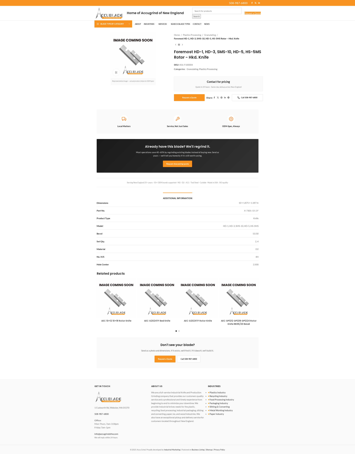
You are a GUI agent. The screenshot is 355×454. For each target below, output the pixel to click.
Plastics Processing (192, 34)
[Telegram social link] (228, 98)
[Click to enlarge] (116, 72)
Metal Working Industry (221, 410)
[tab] (177, 197)
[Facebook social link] (252, 3)
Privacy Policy (219, 450)
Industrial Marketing (172, 450)
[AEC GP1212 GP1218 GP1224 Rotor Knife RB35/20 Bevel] (238, 298)
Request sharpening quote (177, 164)
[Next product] (182, 44)
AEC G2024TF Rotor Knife (198, 320)
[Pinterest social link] (221, 98)
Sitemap (209, 450)
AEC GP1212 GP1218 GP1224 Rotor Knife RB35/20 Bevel (239, 322)
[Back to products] (179, 44)
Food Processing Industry (222, 399)
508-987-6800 (238, 3)
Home (177, 34)
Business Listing (198, 450)
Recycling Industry (218, 396)
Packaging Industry (219, 403)
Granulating (210, 34)
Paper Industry (217, 414)
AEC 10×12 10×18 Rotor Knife (116, 320)
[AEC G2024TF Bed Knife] (157, 298)
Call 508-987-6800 (249, 97)
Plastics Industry (218, 392)
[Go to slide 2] (179, 331)
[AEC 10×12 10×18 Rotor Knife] (116, 298)
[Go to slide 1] (176, 331)
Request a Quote (253, 13)
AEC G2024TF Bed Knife (157, 320)
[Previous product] (175, 44)
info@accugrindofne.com (106, 434)
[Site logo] (109, 12)
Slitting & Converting (220, 406)
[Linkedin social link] (259, 3)
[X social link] (255, 3)
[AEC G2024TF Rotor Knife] (198, 298)
